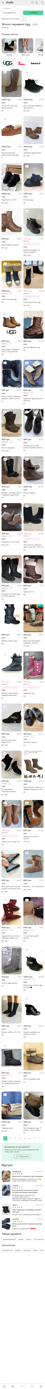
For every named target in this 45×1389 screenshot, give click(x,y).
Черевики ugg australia (32, 153)
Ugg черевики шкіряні (10, 245)
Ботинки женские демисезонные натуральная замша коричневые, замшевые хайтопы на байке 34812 (25, 1191)
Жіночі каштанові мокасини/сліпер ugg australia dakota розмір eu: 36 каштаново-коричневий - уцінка (10, 154)
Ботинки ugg (28, 200)
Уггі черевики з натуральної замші (9, 790)
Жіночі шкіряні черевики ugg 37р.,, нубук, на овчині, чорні (12, 397)
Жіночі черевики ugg (31, 1079)
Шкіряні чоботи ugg (9, 641)
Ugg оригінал (28, 592)
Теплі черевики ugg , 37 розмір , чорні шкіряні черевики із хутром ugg (32, 1129)
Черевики (7, 8)
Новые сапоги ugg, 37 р (11, 842)
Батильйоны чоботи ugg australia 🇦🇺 (32, 986)
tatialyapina (16, 1172)
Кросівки (27, 1250)
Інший (21, 1239)
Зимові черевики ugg (31, 347)
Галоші (28, 1239)
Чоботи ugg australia (9, 983)
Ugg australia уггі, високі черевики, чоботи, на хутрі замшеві (11, 937)
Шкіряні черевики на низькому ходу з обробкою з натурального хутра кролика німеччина (33, 1033)
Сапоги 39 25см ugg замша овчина (9, 107)
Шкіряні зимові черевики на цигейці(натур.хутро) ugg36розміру (11, 1082)
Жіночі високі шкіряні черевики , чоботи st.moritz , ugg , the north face (32, 642)
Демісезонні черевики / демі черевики (27, 1176)
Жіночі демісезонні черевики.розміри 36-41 (27, 1225)
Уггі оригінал (39, 1239)
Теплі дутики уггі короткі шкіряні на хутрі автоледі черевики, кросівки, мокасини (11, 888)
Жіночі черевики (8, 448)
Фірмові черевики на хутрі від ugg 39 (31, 251)
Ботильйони (7, 1250)
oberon (15, 1205)
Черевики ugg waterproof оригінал (33, 400)
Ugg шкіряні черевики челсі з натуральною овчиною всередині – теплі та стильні (10, 351)
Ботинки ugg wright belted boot (9, 741)
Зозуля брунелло (9, 1239)
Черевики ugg (28, 693)
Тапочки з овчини (30, 742)
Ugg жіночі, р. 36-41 (9, 200)
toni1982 (15, 1219)
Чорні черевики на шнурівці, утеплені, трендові (27, 1211)
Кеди (35, 1250)
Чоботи (18, 1250)
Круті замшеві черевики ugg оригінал (32, 107)
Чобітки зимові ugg (9, 299)
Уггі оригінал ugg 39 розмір (31, 937)
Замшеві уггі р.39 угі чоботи (31, 838)
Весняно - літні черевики (33, 887)
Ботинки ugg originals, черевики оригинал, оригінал (10, 694)
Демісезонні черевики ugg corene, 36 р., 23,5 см (33, 546)
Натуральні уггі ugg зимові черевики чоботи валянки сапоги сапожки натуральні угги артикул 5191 (33, 447)
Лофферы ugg (7, 1128)
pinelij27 (15, 1186)
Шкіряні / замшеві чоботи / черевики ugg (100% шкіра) (12, 494)
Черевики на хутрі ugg (10, 542)
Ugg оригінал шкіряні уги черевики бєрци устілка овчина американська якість (33, 788)
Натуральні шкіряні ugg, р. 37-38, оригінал (11, 595)
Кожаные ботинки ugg (31, 302)
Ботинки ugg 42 (29, 493)
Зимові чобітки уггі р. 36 (11, 1032)
